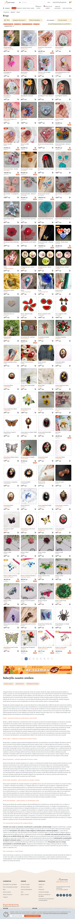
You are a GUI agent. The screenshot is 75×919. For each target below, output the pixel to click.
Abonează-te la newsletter (10, 884)
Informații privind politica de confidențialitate (55, 913)
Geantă (24, 8)
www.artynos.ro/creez (14, 860)
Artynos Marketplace (26, 889)
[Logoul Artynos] (9, 2)
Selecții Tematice (7, 894)
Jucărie (32, 8)
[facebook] (57, 895)
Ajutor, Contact (25, 894)
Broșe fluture (20, 683)
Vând (48, 2)
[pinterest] (64, 895)
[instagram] (60, 895)
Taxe (22, 892)
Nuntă (67, 8)
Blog (70, 8)
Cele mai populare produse (10, 887)
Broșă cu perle (8, 683)
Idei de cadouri (7, 892)
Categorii (5, 897)
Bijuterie (19, 8)
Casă (64, 8)
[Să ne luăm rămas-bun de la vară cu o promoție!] (14, 8)
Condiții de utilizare (44, 892)
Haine (28, 8)
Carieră (40, 887)
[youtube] (67, 895)
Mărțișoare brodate (32, 683)
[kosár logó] (70, 2)
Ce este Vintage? (25, 884)
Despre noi (41, 884)
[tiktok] (70, 895)
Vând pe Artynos (25, 887)
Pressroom (41, 889)
